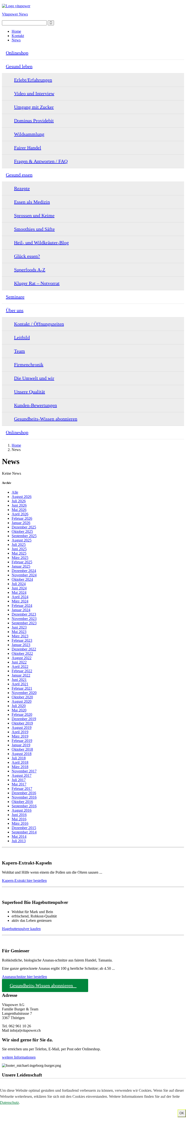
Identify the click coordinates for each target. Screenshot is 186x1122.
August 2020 (21, 701)
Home (16, 31)
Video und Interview (34, 93)
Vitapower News (15, 14)
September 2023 (24, 623)
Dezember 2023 (24, 614)
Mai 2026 (19, 510)
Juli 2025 (19, 544)
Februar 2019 (22, 741)
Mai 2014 (19, 836)
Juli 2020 (19, 706)
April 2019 (20, 732)
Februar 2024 (22, 605)
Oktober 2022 (22, 653)
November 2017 (24, 771)
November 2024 (24, 575)
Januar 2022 (21, 675)
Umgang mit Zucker (34, 107)
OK (181, 1113)
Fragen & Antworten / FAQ (41, 161)
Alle (15, 492)
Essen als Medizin (32, 202)
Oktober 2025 (22, 531)
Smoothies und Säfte (34, 229)
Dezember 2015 (24, 828)
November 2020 (24, 693)
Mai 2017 (19, 784)
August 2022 (21, 658)
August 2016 (21, 810)
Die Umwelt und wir (34, 378)
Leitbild (22, 337)
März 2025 (20, 558)
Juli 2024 (19, 584)
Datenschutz (9, 1102)
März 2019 (20, 736)
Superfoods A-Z (29, 269)
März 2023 (20, 636)
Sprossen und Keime (34, 215)
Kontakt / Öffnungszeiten (39, 324)
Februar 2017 (22, 788)
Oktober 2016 (22, 802)
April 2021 (20, 684)
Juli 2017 (19, 780)
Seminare (15, 296)
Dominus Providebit (34, 120)
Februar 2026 (22, 518)
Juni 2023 (19, 627)
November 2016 (24, 797)
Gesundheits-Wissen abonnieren (45, 418)
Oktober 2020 (22, 697)
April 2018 (20, 762)
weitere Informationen (19, 1057)
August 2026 (21, 497)
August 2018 (21, 754)
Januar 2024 (21, 610)
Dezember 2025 (24, 527)
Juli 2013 (19, 841)
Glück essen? (27, 256)
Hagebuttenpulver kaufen (21, 929)
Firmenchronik (28, 364)
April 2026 (20, 514)
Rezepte (22, 188)
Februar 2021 (22, 688)
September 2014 (24, 832)
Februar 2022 (22, 671)
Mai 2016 (19, 819)
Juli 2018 (19, 758)
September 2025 (24, 536)
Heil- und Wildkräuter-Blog (41, 242)
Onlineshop (17, 52)
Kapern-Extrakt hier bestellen (24, 880)
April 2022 (20, 666)
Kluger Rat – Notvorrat (37, 283)
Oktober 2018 (22, 749)
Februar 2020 (22, 714)
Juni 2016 (19, 815)
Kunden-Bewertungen (35, 405)
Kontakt (18, 36)
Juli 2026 (19, 501)
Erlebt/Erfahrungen (33, 80)
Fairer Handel (27, 147)
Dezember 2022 (24, 649)
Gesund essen (19, 174)
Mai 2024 (19, 592)
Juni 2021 (19, 680)
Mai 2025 (19, 553)
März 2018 (20, 767)
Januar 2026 (21, 523)
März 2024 (20, 601)
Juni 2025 (19, 549)
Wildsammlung (29, 134)
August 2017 (21, 775)
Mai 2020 (19, 710)
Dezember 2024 (24, 571)
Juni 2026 (19, 505)
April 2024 (20, 597)
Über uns (14, 310)
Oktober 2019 (22, 723)
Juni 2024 (19, 588)
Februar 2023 (22, 640)
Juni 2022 (19, 662)
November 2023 (24, 619)
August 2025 (21, 540)
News (16, 40)
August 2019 (21, 727)
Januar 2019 (21, 745)
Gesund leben (19, 66)
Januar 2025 (21, 566)
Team (19, 351)
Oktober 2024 (22, 579)
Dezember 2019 (24, 719)
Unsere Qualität (29, 391)
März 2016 (20, 823)
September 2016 (24, 806)
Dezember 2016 (24, 793)
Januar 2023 (21, 645)
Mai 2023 (19, 632)
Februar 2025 (22, 562)
